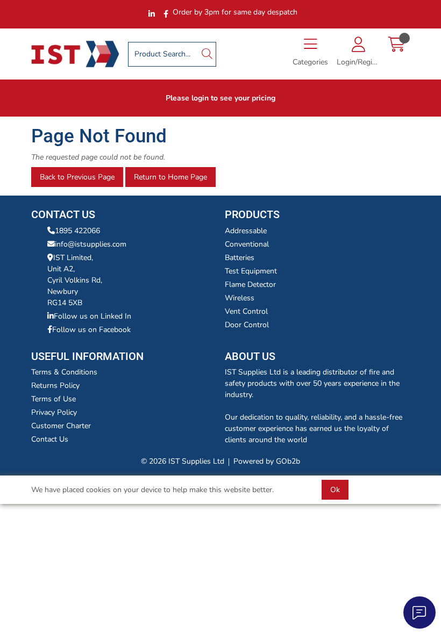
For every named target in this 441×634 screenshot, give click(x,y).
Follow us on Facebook (91, 330)
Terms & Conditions (64, 372)
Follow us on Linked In (92, 316)
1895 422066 (77, 231)
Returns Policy (55, 385)
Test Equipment (251, 271)
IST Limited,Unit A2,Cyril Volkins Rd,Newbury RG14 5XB (74, 280)
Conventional (247, 244)
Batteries (239, 258)
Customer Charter (61, 426)
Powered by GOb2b (266, 461)
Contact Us (49, 439)
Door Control (247, 325)
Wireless (239, 298)
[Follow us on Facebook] (166, 14)
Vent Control (246, 311)
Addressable (246, 231)
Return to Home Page (170, 177)
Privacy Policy (54, 412)
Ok (335, 490)
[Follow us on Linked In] (151, 14)
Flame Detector (250, 284)
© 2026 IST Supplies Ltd (182, 461)
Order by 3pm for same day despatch (235, 12)
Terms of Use (53, 399)
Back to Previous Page (77, 177)
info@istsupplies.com (90, 244)
